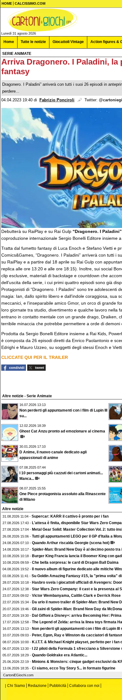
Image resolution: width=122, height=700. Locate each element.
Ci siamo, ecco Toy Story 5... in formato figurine (73, 668)
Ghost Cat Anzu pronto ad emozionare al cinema (62, 431)
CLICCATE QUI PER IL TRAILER (34, 357)
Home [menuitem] (8, 42)
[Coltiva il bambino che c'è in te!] (42, 19)
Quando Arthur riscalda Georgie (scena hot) (70, 543)
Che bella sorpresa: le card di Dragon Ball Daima (75, 562)
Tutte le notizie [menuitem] (33, 42)
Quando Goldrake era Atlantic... (59, 655)
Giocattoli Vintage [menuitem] (68, 42)
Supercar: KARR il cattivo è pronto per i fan (70, 516)
